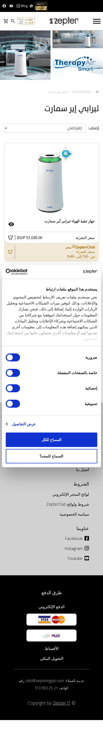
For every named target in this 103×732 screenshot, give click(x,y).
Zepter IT (61, 703)
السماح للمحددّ (51, 456)
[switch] (14, 373)
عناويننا (82, 528)
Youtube (75, 558)
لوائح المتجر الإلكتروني (70, 494)
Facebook (73, 538)
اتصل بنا (82, 469)
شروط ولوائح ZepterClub (67, 504)
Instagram (73, 548)
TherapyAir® (80, 92)
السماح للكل (52, 440)
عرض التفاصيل (24, 424)
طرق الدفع (52, 592)
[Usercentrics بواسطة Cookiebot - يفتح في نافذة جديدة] (28, 272)
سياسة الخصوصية (74, 514)
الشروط (81, 484)
